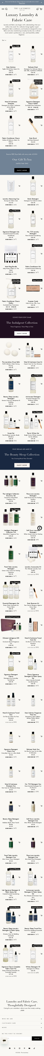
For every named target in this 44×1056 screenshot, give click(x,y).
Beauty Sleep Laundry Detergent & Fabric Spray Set (11, 930)
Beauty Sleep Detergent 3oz (11, 820)
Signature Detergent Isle (11, 232)
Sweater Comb (33, 301)
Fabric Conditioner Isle (33, 267)
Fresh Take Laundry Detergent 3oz (10, 856)
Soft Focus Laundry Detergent (33, 531)
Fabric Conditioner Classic (11, 138)
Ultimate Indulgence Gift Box (11, 639)
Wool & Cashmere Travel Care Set (33, 639)
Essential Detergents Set (11, 603)
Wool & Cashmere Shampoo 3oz (11, 785)
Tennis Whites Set (33, 433)
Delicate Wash (33, 67)
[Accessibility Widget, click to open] (39, 528)
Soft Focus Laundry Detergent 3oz (33, 820)
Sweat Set (11, 433)
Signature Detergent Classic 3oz (11, 750)
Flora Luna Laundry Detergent (33, 495)
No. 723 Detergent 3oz (33, 784)
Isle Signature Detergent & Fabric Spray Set (11, 891)
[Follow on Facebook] (10, 1048)
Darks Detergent (33, 199)
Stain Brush (33, 138)
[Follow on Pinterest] (24, 1048)
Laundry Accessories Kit (33, 567)
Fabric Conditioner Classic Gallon (11, 302)
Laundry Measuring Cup (11, 199)
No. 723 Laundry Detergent (33, 233)
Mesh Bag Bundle (11, 267)
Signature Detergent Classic (11, 675)
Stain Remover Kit (33, 603)
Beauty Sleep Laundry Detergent (10, 398)
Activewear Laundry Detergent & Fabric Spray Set (33, 892)
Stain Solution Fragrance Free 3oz (33, 714)
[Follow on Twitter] (14, 1048)
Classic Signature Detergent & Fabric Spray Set (33, 676)
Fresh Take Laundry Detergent (10, 568)
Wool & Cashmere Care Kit (33, 362)
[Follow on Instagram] (19, 1048)
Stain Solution (11, 67)
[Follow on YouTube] (29, 1048)
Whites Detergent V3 (33, 967)
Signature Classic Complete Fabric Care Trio (11, 968)
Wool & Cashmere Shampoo (11, 103)
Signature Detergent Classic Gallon (33, 103)
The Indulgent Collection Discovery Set (11, 495)
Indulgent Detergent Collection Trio (11, 531)
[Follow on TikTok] (34, 1048)
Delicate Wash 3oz (33, 749)
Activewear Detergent (33, 397)
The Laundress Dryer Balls (11, 362)
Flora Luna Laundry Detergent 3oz (33, 856)
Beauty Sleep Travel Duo (33, 928)
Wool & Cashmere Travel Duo (11, 714)
